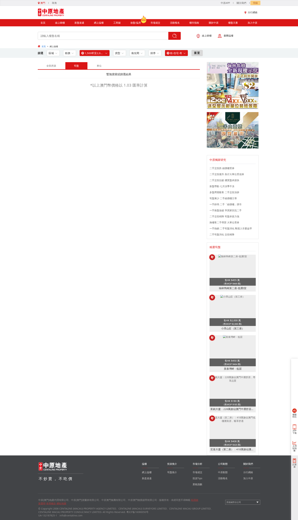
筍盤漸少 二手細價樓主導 (223, 198)
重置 (197, 53)
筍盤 (76, 65)
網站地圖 (61, 503)
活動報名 (175, 22)
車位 (99, 65)
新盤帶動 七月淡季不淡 (222, 186)
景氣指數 (197, 484)
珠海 (54, 2)
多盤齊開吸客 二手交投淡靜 (224, 192)
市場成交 (155, 22)
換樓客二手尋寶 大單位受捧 (224, 222)
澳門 (42, 2)
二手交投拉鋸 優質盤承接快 (224, 180)
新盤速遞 (79, 22)
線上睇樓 (60, 22)
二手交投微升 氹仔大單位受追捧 (227, 174)
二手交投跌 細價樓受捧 (222, 168)
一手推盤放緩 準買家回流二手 (226, 210)
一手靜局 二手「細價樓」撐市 (226, 204)
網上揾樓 (99, 22)
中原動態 (223, 472)
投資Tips (197, 478)
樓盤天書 (233, 22)
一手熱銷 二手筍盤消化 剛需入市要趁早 (231, 228)
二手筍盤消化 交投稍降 (222, 234)
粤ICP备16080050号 (137, 512)
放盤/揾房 (135, 22)
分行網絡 (252, 12)
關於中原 (213, 22)
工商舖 (117, 22)
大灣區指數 (294, 448)
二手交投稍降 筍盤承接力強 (224, 216)
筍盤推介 (172, 472)
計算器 (294, 465)
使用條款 (51, 503)
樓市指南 (194, 22)
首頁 (43, 22)
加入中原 (252, 22)
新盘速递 (147, 478)
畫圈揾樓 (228, 35)
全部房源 (51, 65)
